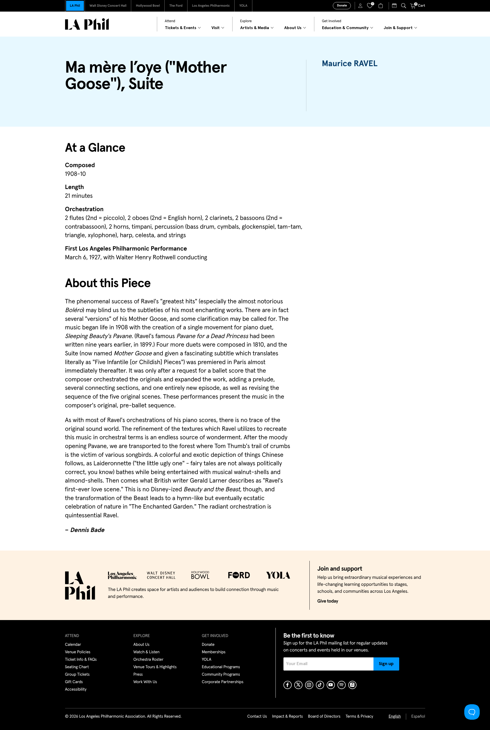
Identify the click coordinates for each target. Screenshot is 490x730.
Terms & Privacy (359, 717)
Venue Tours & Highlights (155, 667)
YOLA (243, 5)
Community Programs (221, 675)
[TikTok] (320, 685)
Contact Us (257, 717)
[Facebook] (287, 685)
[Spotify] (341, 685)
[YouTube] (331, 685)
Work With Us (145, 682)
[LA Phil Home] (87, 24)
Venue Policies (78, 652)
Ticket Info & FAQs (81, 660)
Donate (342, 5)
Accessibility (76, 690)
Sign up (386, 664)
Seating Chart (77, 667)
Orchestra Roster (148, 660)
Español (418, 717)
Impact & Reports (287, 717)
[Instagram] (309, 685)
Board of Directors (324, 717)
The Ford (175, 5)
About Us (141, 645)
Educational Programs (221, 667)
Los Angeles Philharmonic (211, 5)
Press (138, 675)
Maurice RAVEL (349, 64)
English (395, 717)
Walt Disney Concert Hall (108, 5)
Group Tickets (77, 675)
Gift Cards (74, 682)
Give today (327, 601)
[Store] (381, 5)
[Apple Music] (352, 685)
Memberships (214, 652)
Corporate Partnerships (223, 682)
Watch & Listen (146, 652)
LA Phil (75, 5)
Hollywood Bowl (148, 5)
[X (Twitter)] (298, 685)
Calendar (73, 645)
